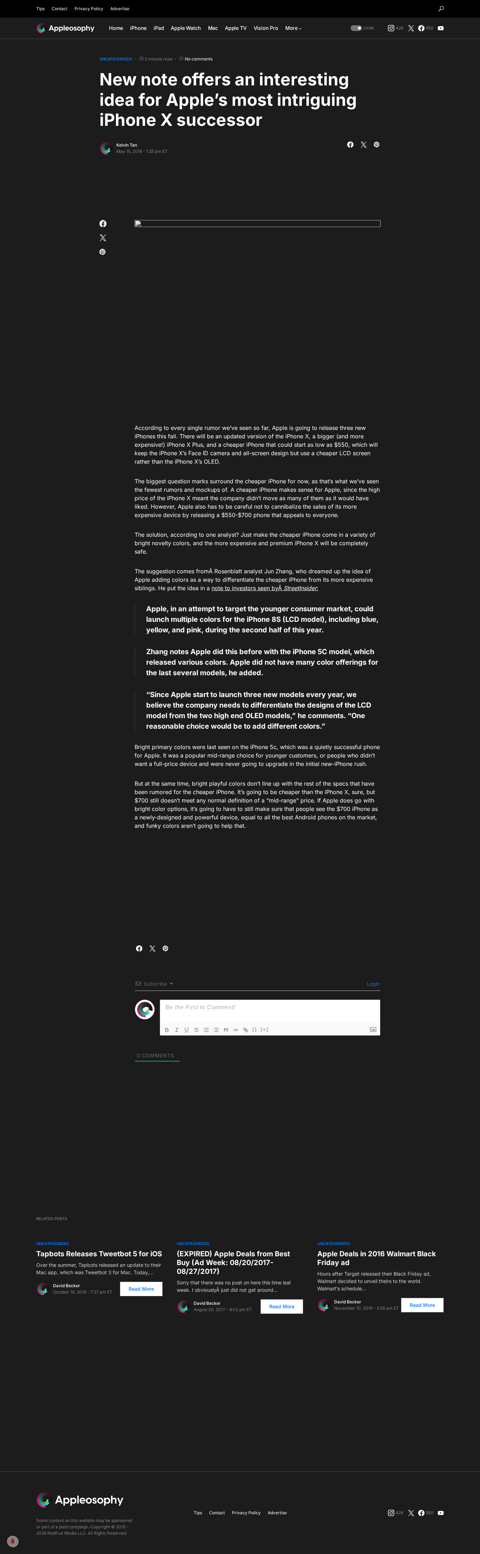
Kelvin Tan (126, 145)
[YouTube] (440, 28)
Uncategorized (115, 59)
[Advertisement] (240, 185)
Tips (40, 8)
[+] (264, 1029)
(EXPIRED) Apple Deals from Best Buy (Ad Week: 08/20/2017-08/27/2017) (233, 1263)
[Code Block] (236, 1030)
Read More (141, 1289)
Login (372, 984)
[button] (441, 9)
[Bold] (167, 1030)
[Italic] (177, 1030)
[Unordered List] (216, 1030)
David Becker (66, 1285)
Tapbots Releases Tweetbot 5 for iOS (99, 1254)
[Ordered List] (206, 1030)
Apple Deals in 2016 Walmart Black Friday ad (376, 1258)
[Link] (246, 1030)
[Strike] (196, 1030)
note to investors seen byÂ (248, 588)
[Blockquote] (226, 1030)
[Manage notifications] (12, 1541)
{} (254, 1029)
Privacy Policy (88, 8)
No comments (199, 59)
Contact (59, 8)
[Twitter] (411, 28)
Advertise (119, 8)
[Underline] (187, 1030)
